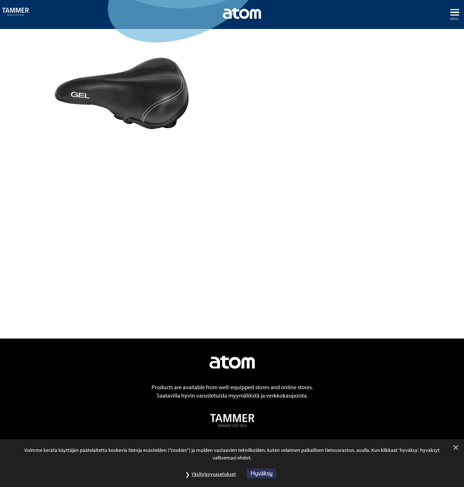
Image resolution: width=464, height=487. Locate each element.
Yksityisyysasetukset (213, 474)
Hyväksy (261, 473)
